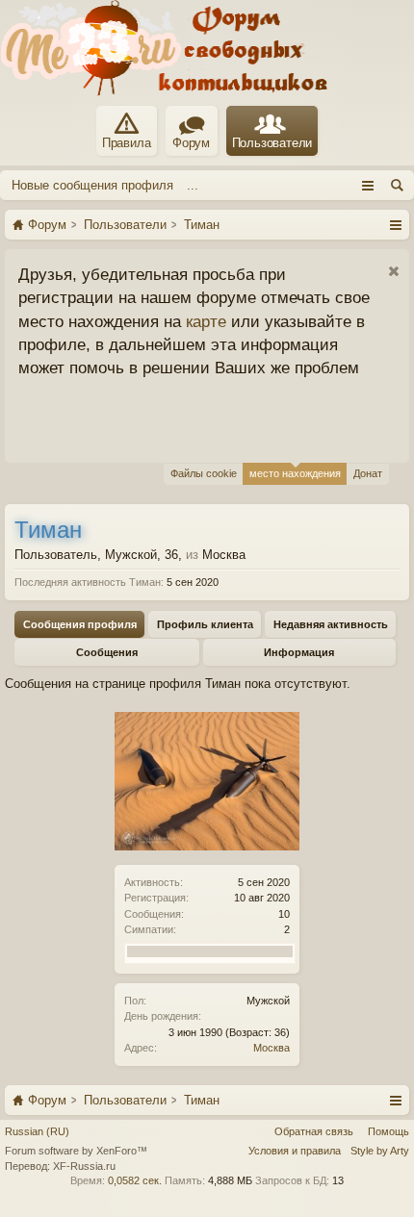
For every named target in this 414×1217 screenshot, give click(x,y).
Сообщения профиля (80, 624)
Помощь (388, 1131)
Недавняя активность (330, 624)
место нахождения (295, 473)
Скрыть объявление (393, 272)
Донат (367, 473)
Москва (271, 1047)
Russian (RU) (37, 1131)
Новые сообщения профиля (92, 185)
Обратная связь (313, 1131)
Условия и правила (294, 1150)
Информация (299, 652)
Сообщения (107, 652)
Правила (126, 143)
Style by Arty (379, 1150)
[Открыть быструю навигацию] (395, 224)
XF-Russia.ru (84, 1166)
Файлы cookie (203, 473)
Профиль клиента (205, 624)
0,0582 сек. (135, 1180)
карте (206, 321)
